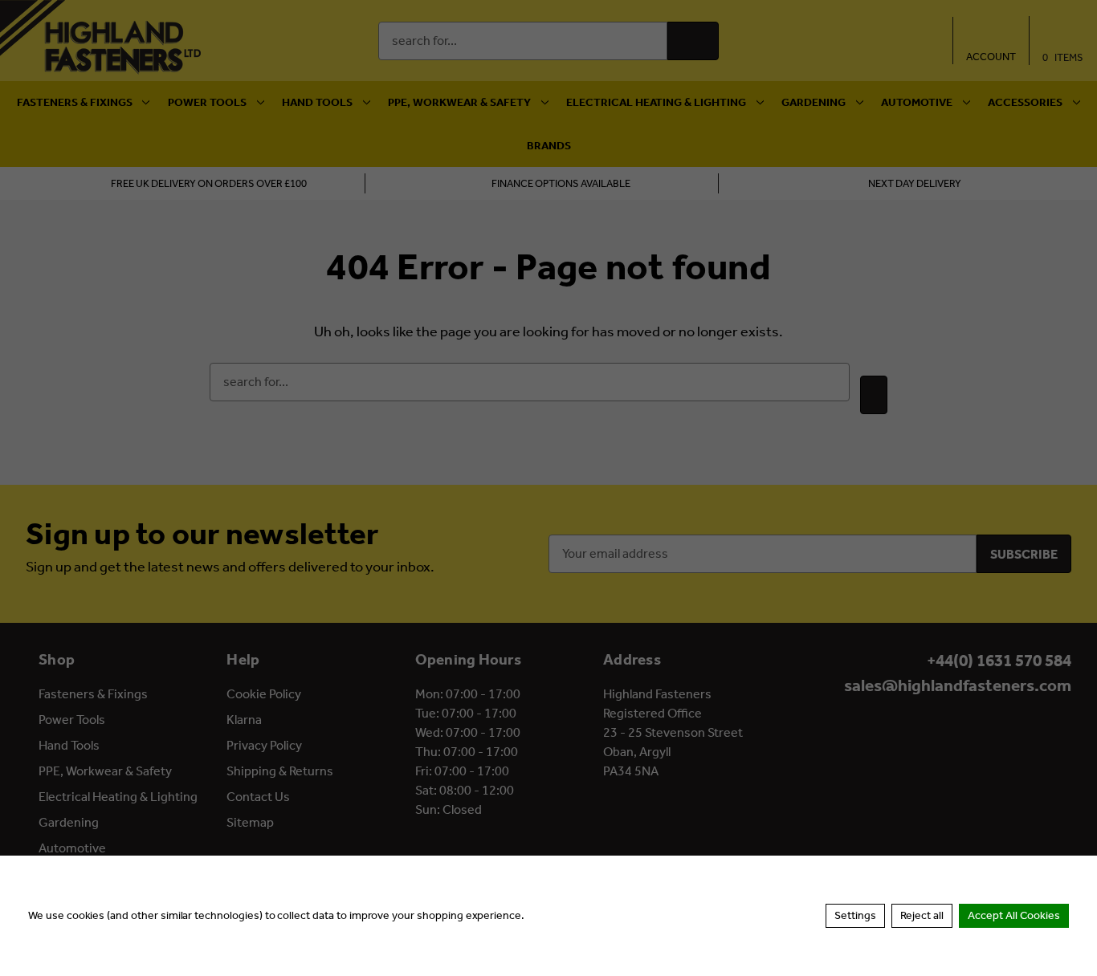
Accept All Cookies (1014, 915)
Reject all (922, 915)
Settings (855, 915)
